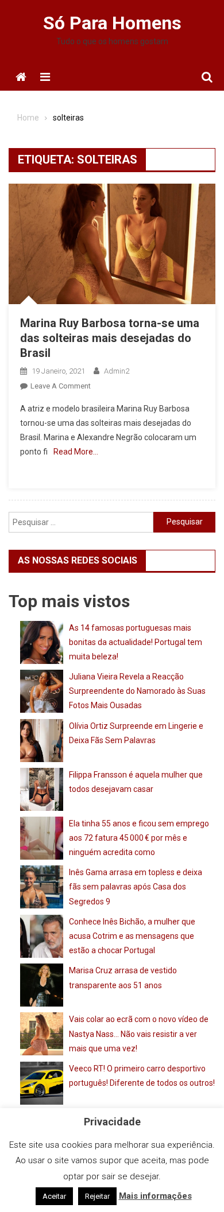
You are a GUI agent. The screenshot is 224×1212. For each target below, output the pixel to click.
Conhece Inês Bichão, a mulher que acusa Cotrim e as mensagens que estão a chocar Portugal (132, 936)
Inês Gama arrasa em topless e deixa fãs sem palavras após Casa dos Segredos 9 (135, 887)
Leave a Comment (60, 386)
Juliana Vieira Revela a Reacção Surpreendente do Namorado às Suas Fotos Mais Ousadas (137, 691)
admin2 (116, 371)
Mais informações (155, 1196)
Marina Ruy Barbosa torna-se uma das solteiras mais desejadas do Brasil (109, 338)
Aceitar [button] (54, 1196)
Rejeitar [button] (97, 1196)
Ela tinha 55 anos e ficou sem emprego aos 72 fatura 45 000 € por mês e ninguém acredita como (139, 838)
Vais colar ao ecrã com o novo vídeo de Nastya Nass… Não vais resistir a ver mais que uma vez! (138, 1033)
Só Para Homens (112, 23)
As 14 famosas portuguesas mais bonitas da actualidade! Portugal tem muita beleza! (135, 642)
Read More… (75, 451)
